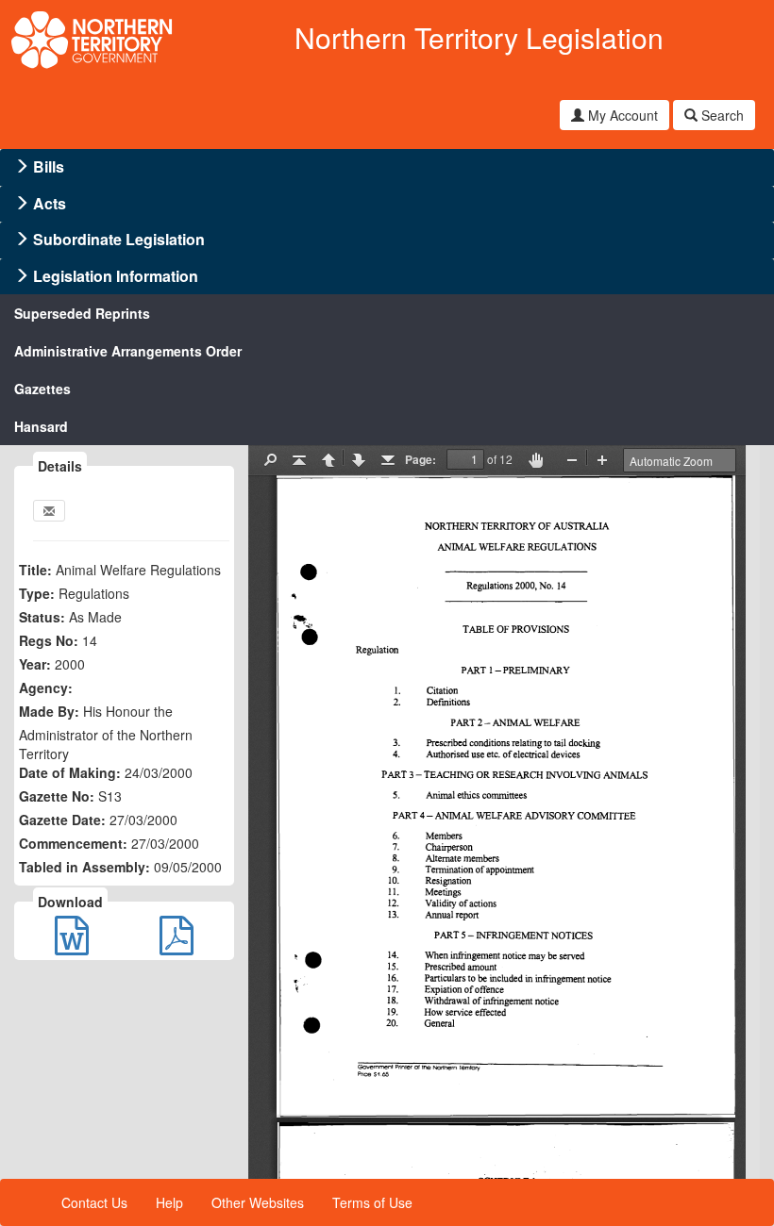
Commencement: (73, 843)
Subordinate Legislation (119, 239)
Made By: (49, 711)
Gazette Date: (62, 819)
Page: (420, 459)
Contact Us (94, 1202)
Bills (48, 166)
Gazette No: (56, 796)
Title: (35, 569)
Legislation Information (115, 276)
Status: (42, 616)
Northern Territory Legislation (479, 37)
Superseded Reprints (82, 313)
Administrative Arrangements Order (128, 350)
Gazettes (42, 388)
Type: (37, 593)
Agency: (46, 687)
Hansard (41, 426)
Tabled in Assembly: (84, 866)
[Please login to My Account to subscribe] (49, 511)
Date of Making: (70, 772)
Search (721, 115)
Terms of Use (372, 1202)
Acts (49, 203)
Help (169, 1202)
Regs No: (48, 640)
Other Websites (257, 1202)
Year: (35, 663)
